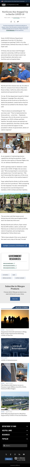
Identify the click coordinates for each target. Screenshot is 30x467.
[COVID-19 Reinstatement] (15, 350)
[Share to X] (15, 22)
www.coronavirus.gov (8, 263)
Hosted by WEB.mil (15, 465)
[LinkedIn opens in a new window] (19, 454)
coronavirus (5, 274)
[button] (28, 4)
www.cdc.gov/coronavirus (9, 265)
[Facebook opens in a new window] (10, 454)
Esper (14, 274)
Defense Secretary (7, 278)
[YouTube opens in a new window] (24, 454)
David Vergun (16, 17)
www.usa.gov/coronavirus (9, 267)
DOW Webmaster (10, 30)
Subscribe (15, 299)
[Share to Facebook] (11, 22)
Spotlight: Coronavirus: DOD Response (14, 245)
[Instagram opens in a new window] (15, 454)
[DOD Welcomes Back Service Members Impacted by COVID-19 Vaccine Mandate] (15, 404)
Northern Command (19, 278)
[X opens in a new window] (6, 454)
